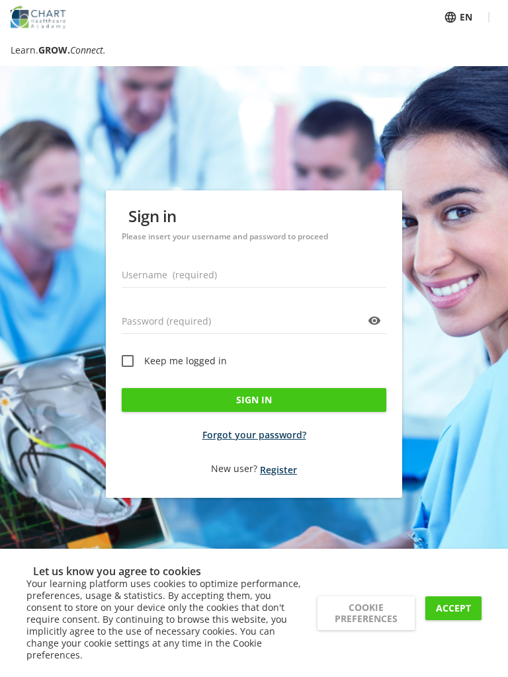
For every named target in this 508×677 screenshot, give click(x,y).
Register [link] (278, 469)
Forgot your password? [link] (254, 434)
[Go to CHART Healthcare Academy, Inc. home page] (38, 17)
